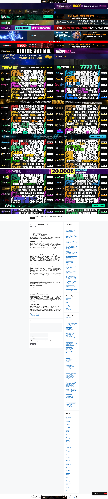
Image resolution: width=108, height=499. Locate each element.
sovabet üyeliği (74, 403)
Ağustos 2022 (68, 481)
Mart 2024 (67, 454)
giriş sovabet (68, 323)
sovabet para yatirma (69, 374)
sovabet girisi (69, 347)
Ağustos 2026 (68, 415)
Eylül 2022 (67, 480)
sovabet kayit (68, 361)
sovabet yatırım (74, 395)
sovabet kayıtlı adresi (74, 361)
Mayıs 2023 (68, 468)
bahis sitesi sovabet (69, 318)
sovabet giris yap (68, 349)
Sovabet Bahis (75, 329)
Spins (67, 308)
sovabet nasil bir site (69, 372)
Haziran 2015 (68, 490)
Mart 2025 (67, 437)
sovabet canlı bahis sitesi (69, 335)
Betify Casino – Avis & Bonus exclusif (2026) (56, 216)
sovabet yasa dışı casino (68, 395)
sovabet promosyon (70, 379)
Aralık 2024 (68, 441)
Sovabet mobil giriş (68, 367)
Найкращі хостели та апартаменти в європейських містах (71, 258)
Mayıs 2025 (68, 435)
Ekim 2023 (67, 461)
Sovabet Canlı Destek (70, 337)
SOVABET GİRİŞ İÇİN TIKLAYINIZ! (54, 41)
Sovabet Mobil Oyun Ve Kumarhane (36, 314)
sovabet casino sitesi (69, 341)
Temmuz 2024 (68, 448)
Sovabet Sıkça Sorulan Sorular (70, 384)
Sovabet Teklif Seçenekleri (35, 315)
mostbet (73, 327)
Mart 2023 (67, 471)
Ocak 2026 (68, 425)
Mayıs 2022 (68, 486)
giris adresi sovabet (69, 320)
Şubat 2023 (68, 473)
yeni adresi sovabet (69, 406)
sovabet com (68, 343)
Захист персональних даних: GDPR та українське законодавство (71, 227)
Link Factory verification (70, 285)
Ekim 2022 (67, 478)
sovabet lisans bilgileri (69, 364)
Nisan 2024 (68, 453)
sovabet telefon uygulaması (69, 385)
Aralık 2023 (68, 458)
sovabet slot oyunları (74, 382)
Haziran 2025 (68, 434)
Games (67, 302)
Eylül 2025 (67, 430)
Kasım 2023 (68, 460)
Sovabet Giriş (42, 216)
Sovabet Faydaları (68, 344)
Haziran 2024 (68, 450)
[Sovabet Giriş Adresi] (32, 217)
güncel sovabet (68, 324)
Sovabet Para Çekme (69, 377)
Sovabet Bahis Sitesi (69, 330)
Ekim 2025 (67, 428)
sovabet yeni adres (69, 396)
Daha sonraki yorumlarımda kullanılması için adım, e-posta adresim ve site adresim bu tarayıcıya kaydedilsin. (45, 341)
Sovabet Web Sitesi (69, 391)
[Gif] (54, 102)
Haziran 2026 (68, 418)
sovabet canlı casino (69, 336)
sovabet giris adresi (70, 345)
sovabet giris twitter (69, 348)
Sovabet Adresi (69, 329)
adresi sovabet (68, 317)
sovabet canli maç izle (70, 333)
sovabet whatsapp (69, 392)
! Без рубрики (68, 298)
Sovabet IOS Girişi (40, 313)
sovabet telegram (69, 386)
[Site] (27, 73)
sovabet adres (68, 328)
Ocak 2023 (68, 474)
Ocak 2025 (67, 440)
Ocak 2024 (68, 457)
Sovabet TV (74, 386)
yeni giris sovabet (69, 407)
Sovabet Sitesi (68, 382)
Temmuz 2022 (68, 483)
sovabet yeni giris (69, 399)
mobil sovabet (69, 327)
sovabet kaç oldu (69, 362)
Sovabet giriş (69, 351)
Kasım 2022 (68, 477)
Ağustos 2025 (68, 431)
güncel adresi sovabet (74, 323)
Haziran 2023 (68, 467)
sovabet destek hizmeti (74, 343)
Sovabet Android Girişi (34, 313)
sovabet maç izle (69, 365)
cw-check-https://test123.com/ (71, 281)
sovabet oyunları (68, 373)
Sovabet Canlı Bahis (69, 334)
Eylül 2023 (67, 463)
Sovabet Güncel (69, 352)
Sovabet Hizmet (68, 358)
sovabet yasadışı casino (69, 394)
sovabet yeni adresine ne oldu (70, 398)
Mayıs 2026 (68, 420)
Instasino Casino (74, 324)
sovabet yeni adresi (69, 397)
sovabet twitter (74, 390)
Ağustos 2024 (68, 447)
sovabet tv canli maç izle (71, 389)
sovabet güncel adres (69, 353)
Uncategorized (68, 309)
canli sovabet (74, 318)
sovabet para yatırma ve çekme (70, 376)
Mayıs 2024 (68, 451)
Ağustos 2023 (68, 464)
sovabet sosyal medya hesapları (70, 383)
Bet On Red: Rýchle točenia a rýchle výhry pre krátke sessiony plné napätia (71, 236)
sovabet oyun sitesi (73, 373)
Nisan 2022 (68, 487)
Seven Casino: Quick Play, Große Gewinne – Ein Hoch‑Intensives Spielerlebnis (71, 247)
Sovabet (36, 216)
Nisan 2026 (68, 421)
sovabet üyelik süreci (69, 403)
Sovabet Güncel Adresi (70, 354)
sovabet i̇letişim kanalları (69, 360)
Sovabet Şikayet (69, 404)
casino (67, 299)
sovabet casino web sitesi (69, 342)
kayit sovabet (69, 325)
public (67, 303)
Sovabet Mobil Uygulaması (70, 368)
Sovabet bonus (68, 332)
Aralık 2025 (68, 427)
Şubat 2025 (68, 438)
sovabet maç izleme (70, 366)
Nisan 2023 (68, 470)
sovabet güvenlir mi (69, 357)
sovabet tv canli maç (70, 387)
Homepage (47, 216)
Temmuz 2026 (68, 417)
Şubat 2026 (68, 424)
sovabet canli (73, 332)
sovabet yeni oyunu (68, 402)
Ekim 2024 (67, 444)
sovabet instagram (69, 359)
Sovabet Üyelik (73, 402)
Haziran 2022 (68, 484)
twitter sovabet (68, 405)
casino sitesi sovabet (69, 319)
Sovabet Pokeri (68, 378)
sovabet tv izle (69, 390)
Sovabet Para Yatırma (69, 375)
